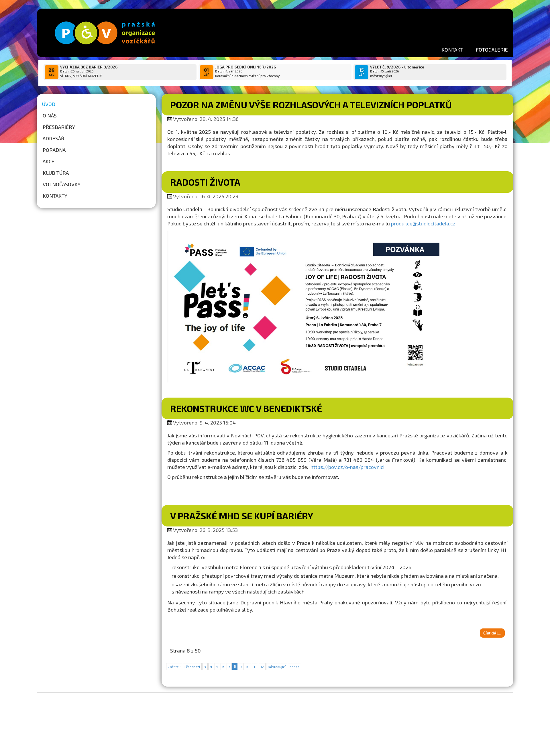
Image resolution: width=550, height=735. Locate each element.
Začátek (174, 667)
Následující (277, 667)
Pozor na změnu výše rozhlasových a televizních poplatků (311, 104)
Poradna (54, 150)
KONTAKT (452, 49)
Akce (48, 161)
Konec (294, 667)
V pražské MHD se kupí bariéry (241, 515)
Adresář (53, 138)
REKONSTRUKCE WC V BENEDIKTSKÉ (246, 408)
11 (255, 667)
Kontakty (55, 195)
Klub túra (56, 173)
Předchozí (192, 667)
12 (262, 667)
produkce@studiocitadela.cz (423, 223)
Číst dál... (492, 632)
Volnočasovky (61, 184)
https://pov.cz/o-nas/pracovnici (347, 467)
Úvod (48, 104)
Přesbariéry (59, 127)
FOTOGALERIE (492, 49)
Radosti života (205, 181)
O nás (50, 115)
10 (248, 667)
